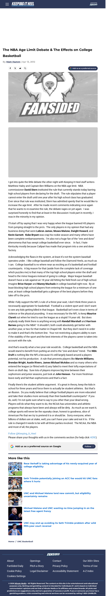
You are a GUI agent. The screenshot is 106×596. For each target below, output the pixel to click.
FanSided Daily (15, 565)
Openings (35, 560)
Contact (57, 560)
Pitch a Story (37, 565)
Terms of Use (90, 565)
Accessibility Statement (66, 571)
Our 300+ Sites (91, 560)
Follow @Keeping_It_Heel (22, 433)
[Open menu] (7, 4)
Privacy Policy (60, 565)
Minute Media (20, 583)
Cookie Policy (14, 571)
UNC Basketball (25, 541)
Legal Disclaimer (39, 571)
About (10, 560)
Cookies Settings (16, 576)
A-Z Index (88, 571)
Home (11, 541)
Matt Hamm (13, 62)
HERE (93, 437)
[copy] (25, 68)
